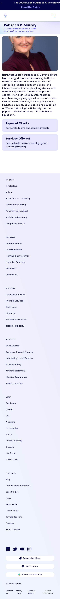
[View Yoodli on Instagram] (29, 549)
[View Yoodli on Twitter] (15, 549)
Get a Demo (32, 566)
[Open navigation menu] (53, 16)
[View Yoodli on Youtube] (22, 549)
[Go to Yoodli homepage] (6, 16)
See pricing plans (31, 558)
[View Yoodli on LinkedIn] (8, 549)
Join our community (32, 574)
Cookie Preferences (48, 592)
